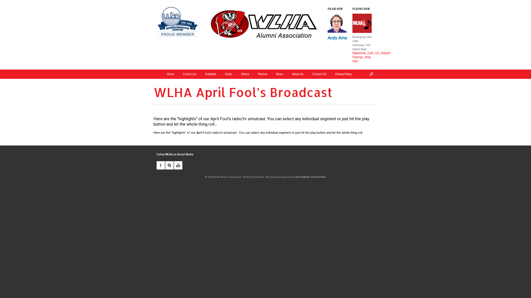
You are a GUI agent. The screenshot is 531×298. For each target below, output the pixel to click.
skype (169, 165)
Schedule (210, 74)
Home (170, 74)
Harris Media (303, 176)
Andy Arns (337, 37)
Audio (228, 74)
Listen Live (189, 74)
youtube (178, 165)
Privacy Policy (343, 74)
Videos (245, 74)
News (279, 74)
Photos (262, 74)
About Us (297, 74)
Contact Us (319, 74)
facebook (161, 165)
